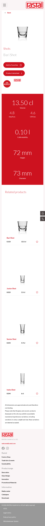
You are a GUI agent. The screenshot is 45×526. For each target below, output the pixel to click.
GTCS (5, 508)
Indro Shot (11, 390)
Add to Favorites (12, 65)
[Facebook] (4, 449)
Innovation (5, 479)
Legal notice (7, 513)
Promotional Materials (9, 482)
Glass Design (6, 476)
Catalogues (5, 494)
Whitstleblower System (10, 521)
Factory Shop (6, 457)
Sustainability (6, 464)
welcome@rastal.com (9, 443)
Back (9, 13)
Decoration (5, 472)
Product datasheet (13, 73)
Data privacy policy (9, 517)
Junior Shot (11, 288)
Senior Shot (11, 339)
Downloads (5, 498)
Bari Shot (10, 238)
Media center (6, 491)
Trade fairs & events (8, 460)
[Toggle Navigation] (4, 5)
